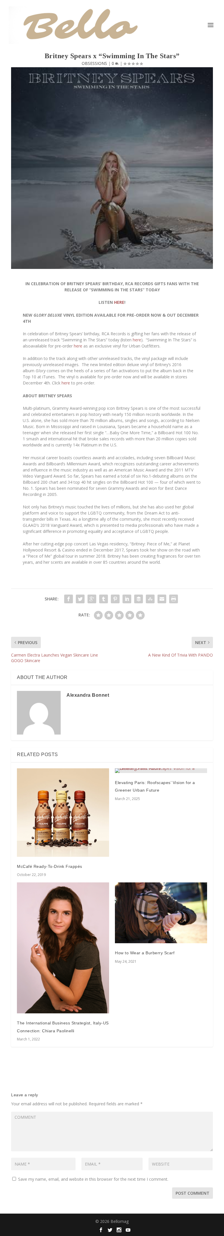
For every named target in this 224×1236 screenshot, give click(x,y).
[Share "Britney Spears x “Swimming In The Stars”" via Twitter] (80, 599)
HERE (119, 302)
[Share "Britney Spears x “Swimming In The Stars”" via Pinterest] (115, 599)
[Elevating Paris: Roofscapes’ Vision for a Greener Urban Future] (161, 770)
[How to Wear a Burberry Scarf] (161, 912)
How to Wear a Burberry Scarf (144, 953)
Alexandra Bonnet (87, 695)
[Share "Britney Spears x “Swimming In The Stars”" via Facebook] (68, 599)
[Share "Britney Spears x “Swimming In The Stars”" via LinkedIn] (127, 599)
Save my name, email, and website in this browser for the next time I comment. (93, 1179)
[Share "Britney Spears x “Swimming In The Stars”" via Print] (173, 599)
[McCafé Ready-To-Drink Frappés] (63, 812)
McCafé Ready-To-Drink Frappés (49, 866)
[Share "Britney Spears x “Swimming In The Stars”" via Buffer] (138, 599)
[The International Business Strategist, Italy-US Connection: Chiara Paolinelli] (63, 947)
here (137, 340)
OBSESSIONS (94, 63)
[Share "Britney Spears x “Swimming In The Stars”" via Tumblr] (103, 599)
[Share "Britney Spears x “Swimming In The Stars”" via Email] (162, 599)
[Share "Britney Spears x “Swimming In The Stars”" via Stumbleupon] (150, 599)
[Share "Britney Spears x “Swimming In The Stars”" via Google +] (92, 599)
